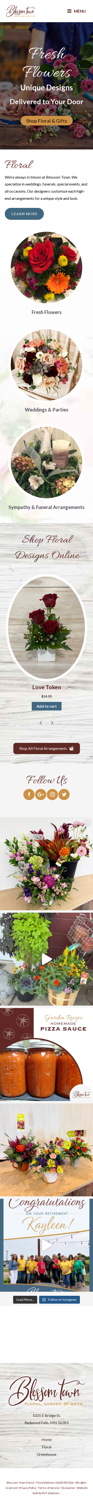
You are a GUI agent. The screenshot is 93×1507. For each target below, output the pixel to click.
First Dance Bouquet (46, 687)
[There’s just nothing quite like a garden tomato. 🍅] (46, 1054)
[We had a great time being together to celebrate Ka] (46, 1245)
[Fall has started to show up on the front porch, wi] (46, 959)
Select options (46, 706)
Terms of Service (49, 1488)
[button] (47, 674)
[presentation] (40, 722)
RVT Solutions (51, 1493)
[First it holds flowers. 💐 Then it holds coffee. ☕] (46, 1149)
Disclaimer (68, 1488)
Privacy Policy (27, 1488)
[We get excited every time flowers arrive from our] (46, 863)
